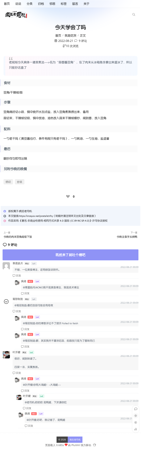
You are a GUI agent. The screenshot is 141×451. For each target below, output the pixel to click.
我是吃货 (70, 35)
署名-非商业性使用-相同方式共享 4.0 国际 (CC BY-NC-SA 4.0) (56, 220)
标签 (64, 3)
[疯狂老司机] (17, 14)
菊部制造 (18, 299)
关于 (86, 3)
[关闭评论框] (87, 448)
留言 (75, 3)
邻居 (52, 3)
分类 (29, 3)
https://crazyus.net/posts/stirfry (36, 216)
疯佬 (24, 281)
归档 (41, 3)
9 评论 (83, 41)
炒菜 (19, 182)
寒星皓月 (18, 263)
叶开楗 (17, 352)
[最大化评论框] (82, 448)
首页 (7, 3)
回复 (18, 275)
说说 (18, 3)
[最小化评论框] (78, 448)
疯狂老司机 (75, 439)
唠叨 (8, 182)
